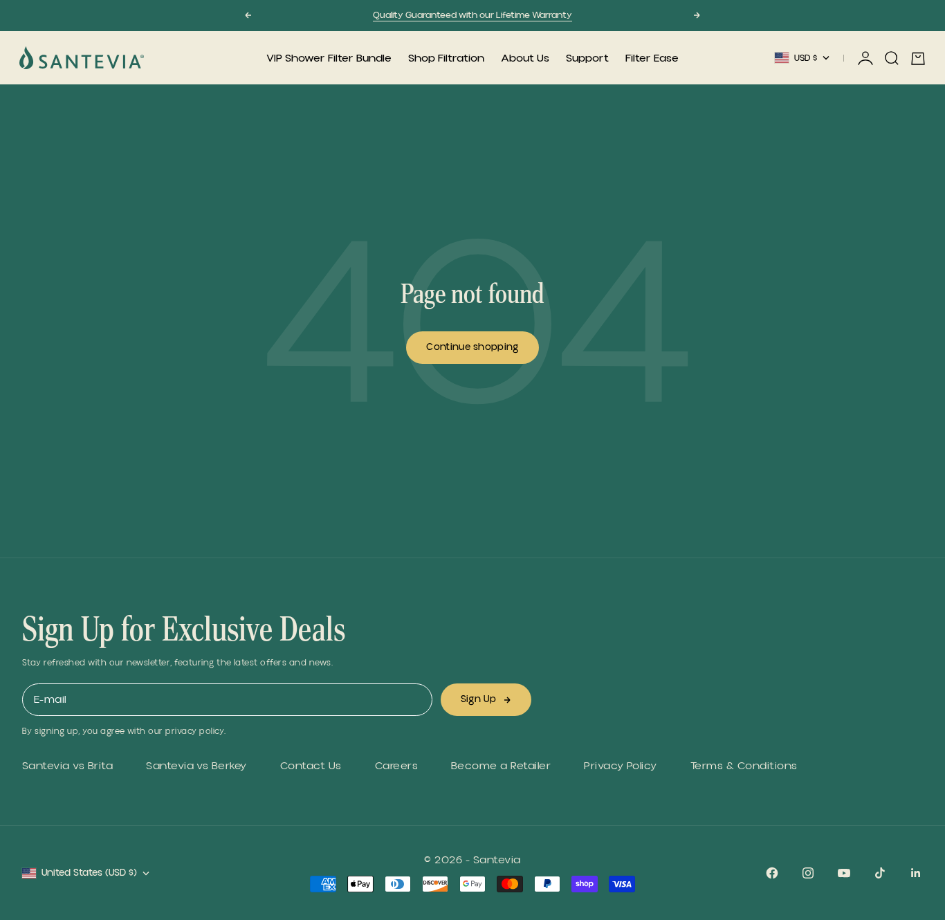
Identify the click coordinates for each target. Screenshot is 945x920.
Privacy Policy (620, 766)
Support (587, 58)
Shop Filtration (446, 58)
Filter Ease (652, 58)
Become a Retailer (501, 766)
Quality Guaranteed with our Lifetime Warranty (472, 15)
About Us (525, 58)
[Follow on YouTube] (844, 873)
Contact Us (311, 766)
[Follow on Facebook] (772, 873)
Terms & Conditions (744, 766)
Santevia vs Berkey (196, 766)
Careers (396, 766)
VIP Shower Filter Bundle (329, 58)
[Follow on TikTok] (880, 873)
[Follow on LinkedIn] (916, 873)
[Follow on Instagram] (808, 873)
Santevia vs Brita (67, 766)
